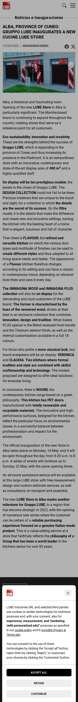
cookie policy (23, 630)
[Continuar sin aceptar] (68, 593)
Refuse (39, 683)
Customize (39, 693)
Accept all (39, 672)
